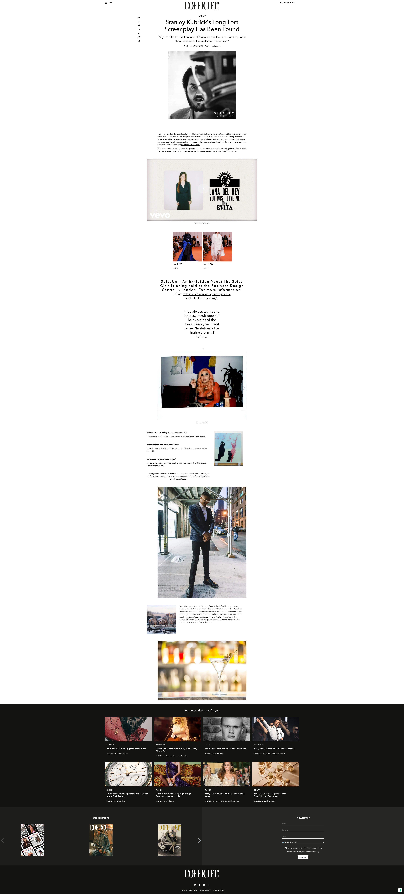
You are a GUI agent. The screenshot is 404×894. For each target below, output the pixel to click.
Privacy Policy (314, 852)
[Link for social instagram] (204, 885)
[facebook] (138, 22)
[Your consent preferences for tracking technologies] (400, 890)
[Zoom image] (187, 246)
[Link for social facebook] (200, 885)
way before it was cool (190, 145)
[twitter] (138, 34)
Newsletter (193, 890)
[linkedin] (138, 30)
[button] (244, 388)
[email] (138, 18)
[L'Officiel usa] (202, 6)
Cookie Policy (218, 890)
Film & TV (202, 16)
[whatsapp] (138, 38)
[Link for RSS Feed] (209, 885)
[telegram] (138, 41)
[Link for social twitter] (195, 885)
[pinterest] (138, 26)
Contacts (183, 890)
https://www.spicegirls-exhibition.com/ (207, 296)
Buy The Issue (285, 3)
